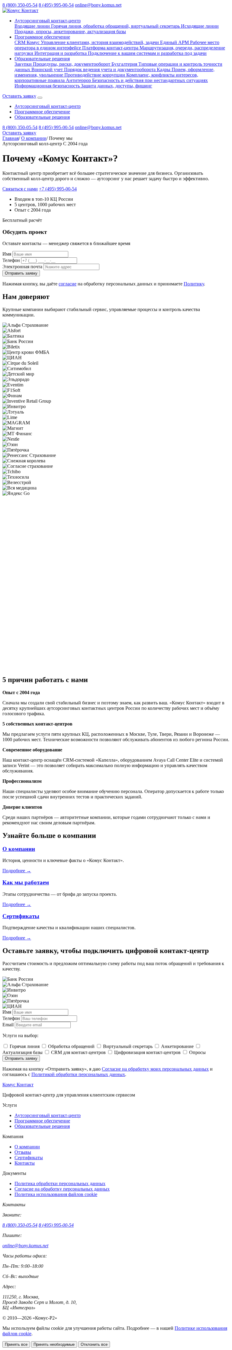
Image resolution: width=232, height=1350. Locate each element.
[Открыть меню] (39, 98)
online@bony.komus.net (98, 5)
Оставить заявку (19, 96)
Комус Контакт (18, 1084)
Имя (6, 253)
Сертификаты (20, 916)
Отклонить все (94, 1344)
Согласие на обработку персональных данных (62, 1188)
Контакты (24, 1163)
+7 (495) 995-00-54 (58, 188)
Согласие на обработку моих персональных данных (155, 1069)
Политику (194, 283)
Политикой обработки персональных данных (78, 1074)
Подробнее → (16, 870)
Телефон (11, 260)
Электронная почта (22, 266)
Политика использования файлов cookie (55, 1194)
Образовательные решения (42, 58)
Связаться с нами (20, 188)
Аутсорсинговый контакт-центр (47, 20)
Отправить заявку (21, 273)
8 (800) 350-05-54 (19, 5)
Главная (10, 138)
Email (8, 1024)
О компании (34, 138)
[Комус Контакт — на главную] (20, 10)
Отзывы (22, 1152)
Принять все (16, 1344)
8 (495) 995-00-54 (56, 5)
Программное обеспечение (42, 36)
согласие (67, 283)
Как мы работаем (25, 882)
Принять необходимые (54, 1344)
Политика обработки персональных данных (59, 1183)
